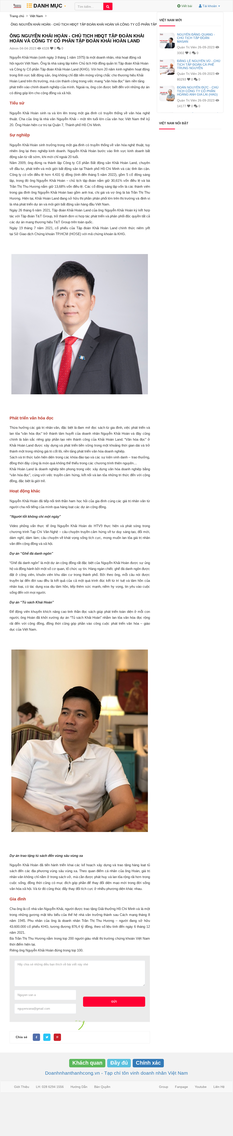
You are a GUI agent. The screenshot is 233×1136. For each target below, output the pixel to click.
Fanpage (181, 1087)
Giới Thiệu (21, 1087)
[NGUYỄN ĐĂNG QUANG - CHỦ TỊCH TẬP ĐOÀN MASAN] (167, 40)
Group (163, 1087)
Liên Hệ (219, 1087)
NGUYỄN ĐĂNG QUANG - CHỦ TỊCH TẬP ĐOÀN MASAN (196, 38)
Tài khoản (210, 6)
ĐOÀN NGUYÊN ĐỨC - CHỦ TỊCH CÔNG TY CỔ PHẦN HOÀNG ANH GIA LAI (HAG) (197, 91)
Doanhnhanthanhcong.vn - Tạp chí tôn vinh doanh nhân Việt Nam (116, 1073)
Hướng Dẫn (79, 1087)
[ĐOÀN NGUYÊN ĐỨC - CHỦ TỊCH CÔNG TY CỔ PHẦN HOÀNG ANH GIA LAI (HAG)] (167, 93)
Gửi (114, 1001)
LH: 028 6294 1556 (50, 1087)
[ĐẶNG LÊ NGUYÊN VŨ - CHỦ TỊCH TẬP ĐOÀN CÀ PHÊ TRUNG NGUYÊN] (167, 67)
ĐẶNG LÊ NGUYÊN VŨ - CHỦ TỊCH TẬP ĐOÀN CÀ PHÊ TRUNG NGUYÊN (198, 64)
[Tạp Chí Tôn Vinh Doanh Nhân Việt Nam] (17, 6)
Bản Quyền (102, 1087)
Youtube (201, 1087)
